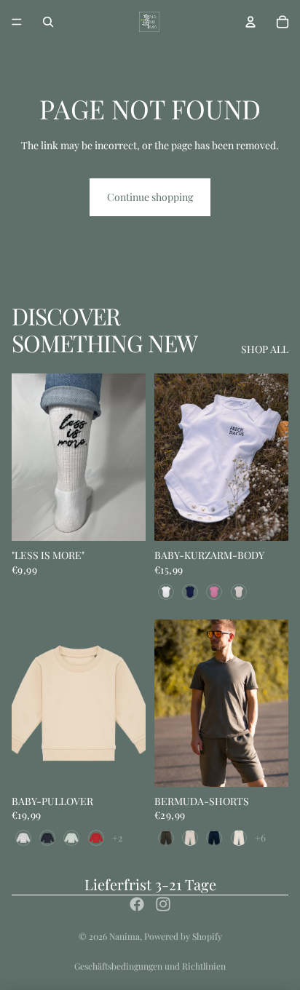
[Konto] (250, 22)
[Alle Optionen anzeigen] (117, 837)
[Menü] (16, 22)
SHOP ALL (264, 349)
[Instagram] (163, 904)
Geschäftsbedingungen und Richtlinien (150, 966)
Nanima (124, 936)
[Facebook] (137, 904)
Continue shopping (150, 197)
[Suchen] (48, 22)
